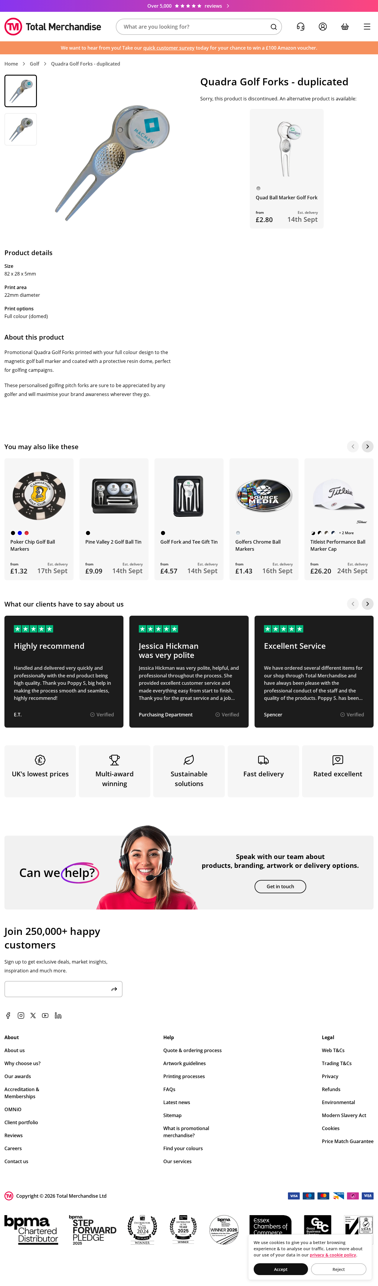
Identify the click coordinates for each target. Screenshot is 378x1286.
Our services (177, 1161)
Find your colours (183, 1148)
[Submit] (114, 989)
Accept (281, 1269)
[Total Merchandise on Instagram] (21, 1015)
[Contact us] (300, 26)
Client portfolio (21, 1122)
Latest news (176, 1102)
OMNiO (13, 1109)
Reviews (13, 1135)
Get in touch (280, 886)
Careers (13, 1148)
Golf (34, 64)
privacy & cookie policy (333, 1255)
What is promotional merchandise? (186, 1132)
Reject (339, 1269)
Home (11, 64)
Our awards (17, 1076)
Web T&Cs (333, 1050)
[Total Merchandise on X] (33, 1015)
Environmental (338, 1102)
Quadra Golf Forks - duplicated (85, 64)
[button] (199, 27)
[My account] (322, 26)
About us (14, 1050)
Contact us (16, 1161)
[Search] (273, 26)
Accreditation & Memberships (21, 1093)
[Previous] (353, 446)
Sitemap (172, 1115)
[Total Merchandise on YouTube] (45, 1015)
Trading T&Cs (337, 1063)
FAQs (169, 1089)
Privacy (330, 1076)
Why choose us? (22, 1063)
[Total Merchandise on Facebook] (8, 1015)
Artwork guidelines (184, 1063)
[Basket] (344, 26)
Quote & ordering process (192, 1050)
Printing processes (184, 1076)
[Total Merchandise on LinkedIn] (58, 1015)
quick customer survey (169, 48)
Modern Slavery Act (344, 1115)
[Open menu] (367, 26)
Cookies (331, 1128)
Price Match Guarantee (348, 1141)
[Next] (368, 446)
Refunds (331, 1089)
